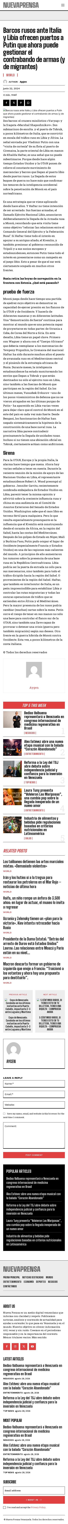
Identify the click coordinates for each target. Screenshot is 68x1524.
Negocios (30, 733)
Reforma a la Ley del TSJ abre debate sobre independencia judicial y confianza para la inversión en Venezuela (43, 770)
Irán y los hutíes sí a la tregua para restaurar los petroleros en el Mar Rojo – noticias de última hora (32, 882)
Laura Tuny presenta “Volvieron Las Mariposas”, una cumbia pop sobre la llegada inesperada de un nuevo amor (43, 798)
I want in (32, 1500)
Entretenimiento (34, 754)
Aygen (23, 81)
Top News (30, 782)
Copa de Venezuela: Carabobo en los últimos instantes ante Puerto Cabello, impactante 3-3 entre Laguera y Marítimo (18, 1023)
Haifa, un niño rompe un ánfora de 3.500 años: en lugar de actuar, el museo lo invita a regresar (33, 902)
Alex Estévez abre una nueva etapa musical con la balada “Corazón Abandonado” (44, 745)
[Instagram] (15, 1346)
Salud (28, 838)
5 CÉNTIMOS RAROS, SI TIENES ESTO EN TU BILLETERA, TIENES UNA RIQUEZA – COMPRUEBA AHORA (50, 1023)
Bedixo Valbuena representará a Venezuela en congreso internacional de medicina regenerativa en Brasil (44, 720)
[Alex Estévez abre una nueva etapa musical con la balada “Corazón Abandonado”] (12, 747)
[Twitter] (13, 103)
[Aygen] (6, 82)
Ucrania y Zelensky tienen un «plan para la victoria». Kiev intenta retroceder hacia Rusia (32, 923)
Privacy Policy (38, 1507)
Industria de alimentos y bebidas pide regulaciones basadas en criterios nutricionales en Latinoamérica (42, 826)
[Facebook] (6, 103)
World (7, 871)
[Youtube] (32, 1346)
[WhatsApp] (28, 103)
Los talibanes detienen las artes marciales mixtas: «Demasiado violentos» (33, 863)
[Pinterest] (21, 103)
